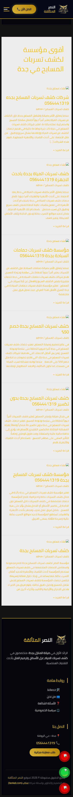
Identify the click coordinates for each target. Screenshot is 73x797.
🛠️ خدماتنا (53, 689)
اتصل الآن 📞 (24, 9)
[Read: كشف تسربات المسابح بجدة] (58, 541)
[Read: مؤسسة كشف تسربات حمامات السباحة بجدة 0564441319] (58, 240)
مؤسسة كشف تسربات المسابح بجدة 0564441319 (41, 477)
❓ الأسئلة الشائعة (49, 703)
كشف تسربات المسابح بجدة (44, 550)
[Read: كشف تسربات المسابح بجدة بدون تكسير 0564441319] (58, 388)
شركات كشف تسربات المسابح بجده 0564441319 (37, 100)
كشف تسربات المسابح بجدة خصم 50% (39, 329)
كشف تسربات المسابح (57, 109)
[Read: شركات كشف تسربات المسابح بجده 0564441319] (58, 88)
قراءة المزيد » (61, 150)
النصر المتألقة (15, 777)
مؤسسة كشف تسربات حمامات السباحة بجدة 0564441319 (41, 253)
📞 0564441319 (48, 743)
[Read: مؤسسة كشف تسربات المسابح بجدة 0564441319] (58, 465)
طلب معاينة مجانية (44, 752)
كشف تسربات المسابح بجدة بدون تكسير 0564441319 (39, 401)
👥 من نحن (53, 696)
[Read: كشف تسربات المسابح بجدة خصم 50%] (58, 316)
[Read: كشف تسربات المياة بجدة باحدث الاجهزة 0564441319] (58, 164)
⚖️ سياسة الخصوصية (47, 710)
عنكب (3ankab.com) (18, 783)
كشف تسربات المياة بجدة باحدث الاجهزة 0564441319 (40, 176)
